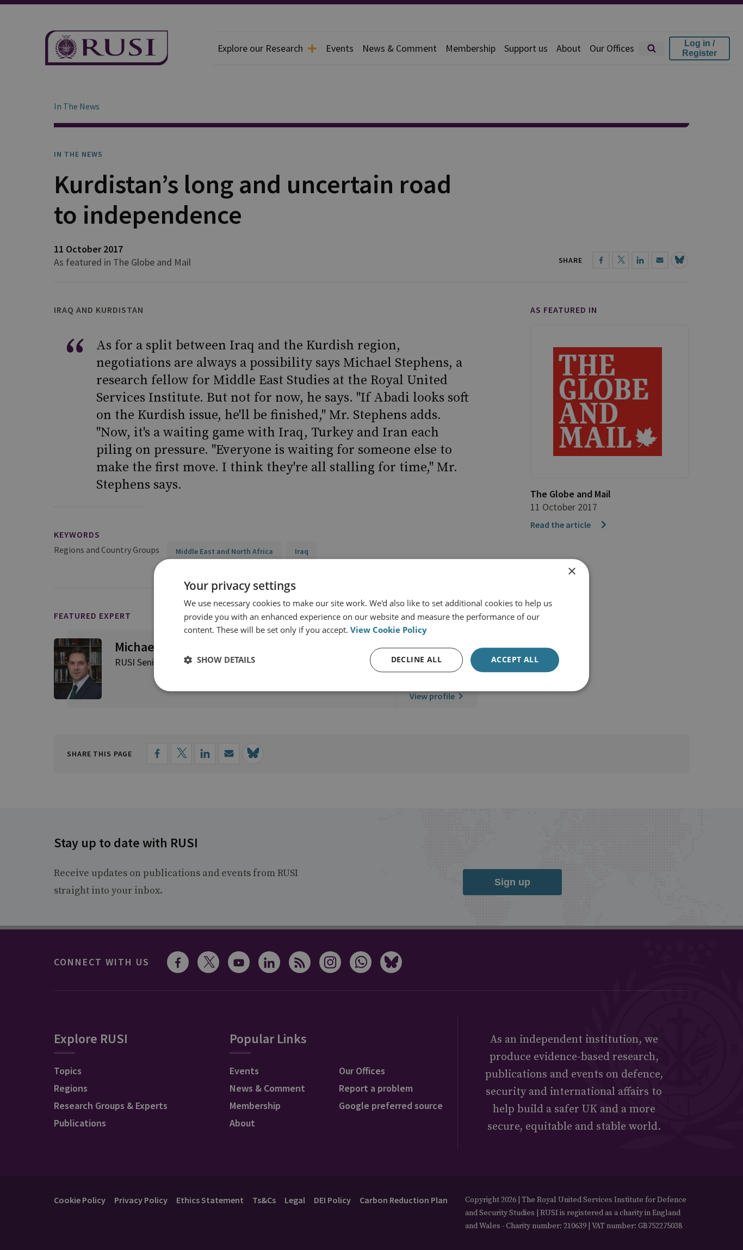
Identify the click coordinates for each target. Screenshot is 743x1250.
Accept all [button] (514, 659)
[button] (219, 660)
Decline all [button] (416, 659)
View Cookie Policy (388, 630)
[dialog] (371, 625)
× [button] (571, 572)
